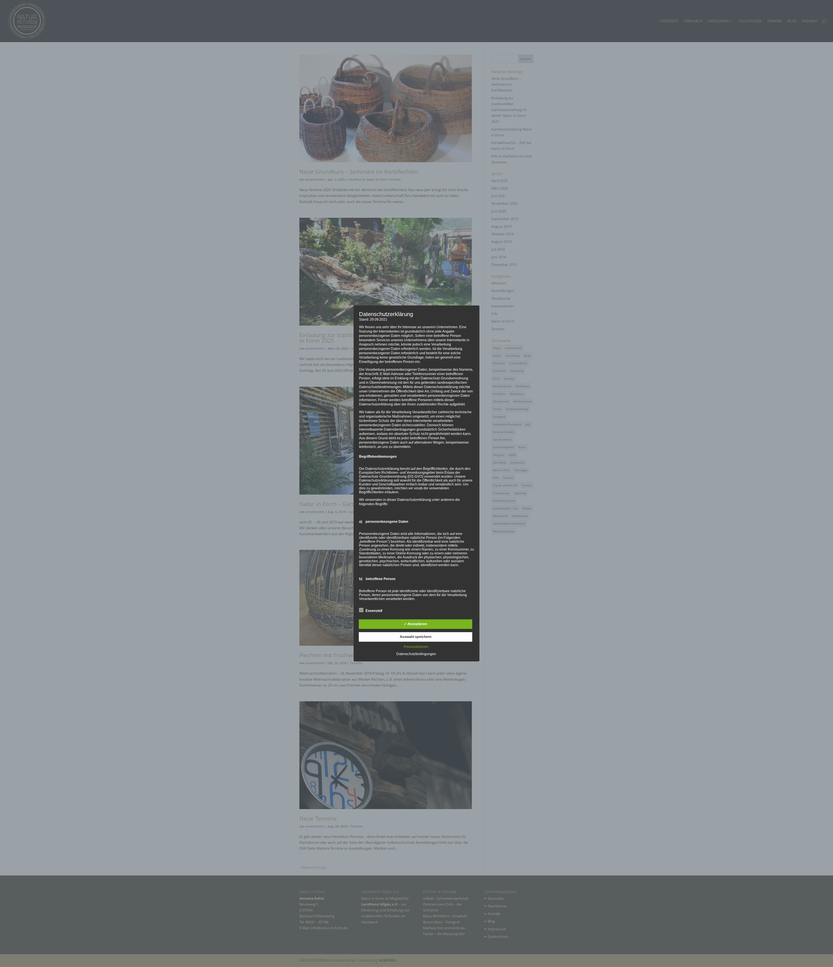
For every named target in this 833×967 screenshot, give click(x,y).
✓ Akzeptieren (415, 624)
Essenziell (374, 611)
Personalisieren (416, 647)
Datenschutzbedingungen (416, 654)
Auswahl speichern (415, 637)
